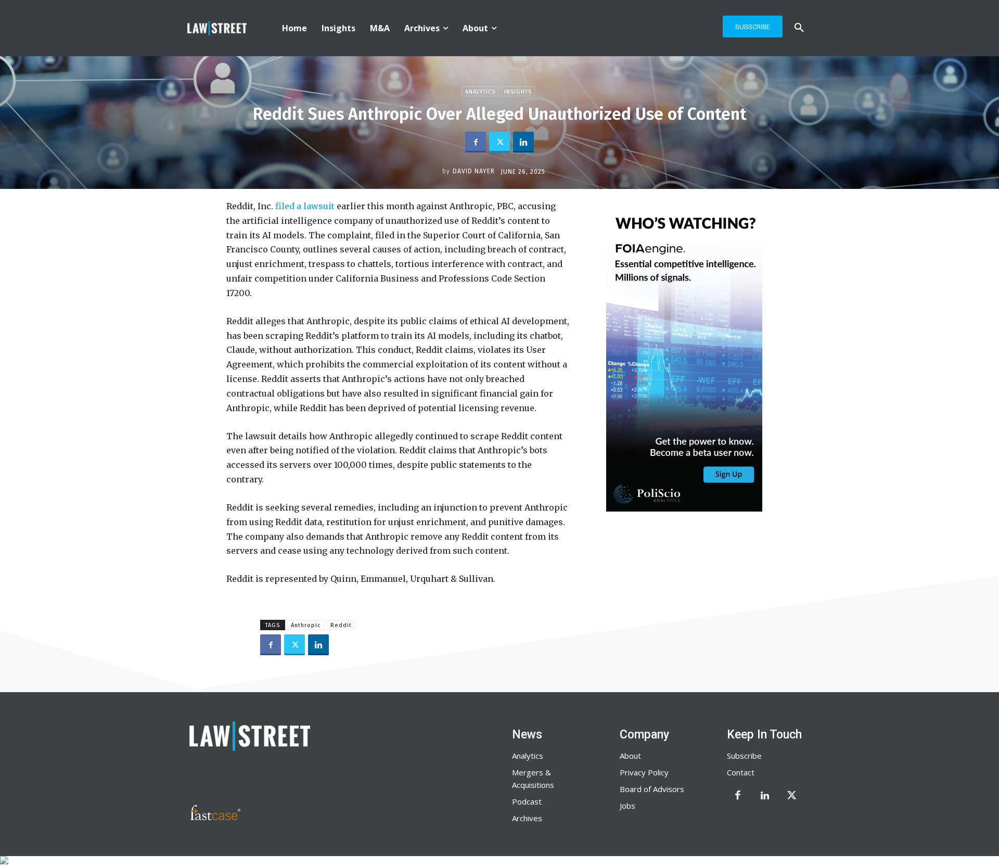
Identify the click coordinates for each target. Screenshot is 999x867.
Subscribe (744, 755)
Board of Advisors (652, 789)
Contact (740, 772)
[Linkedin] (523, 142)
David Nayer (474, 171)
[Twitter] (499, 142)
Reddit (341, 625)
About (630, 755)
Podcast (527, 801)
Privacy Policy (644, 772)
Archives (527, 818)
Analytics (480, 91)
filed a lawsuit (305, 206)
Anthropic (306, 625)
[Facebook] (475, 142)
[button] (799, 28)
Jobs (627, 805)
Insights (518, 91)
